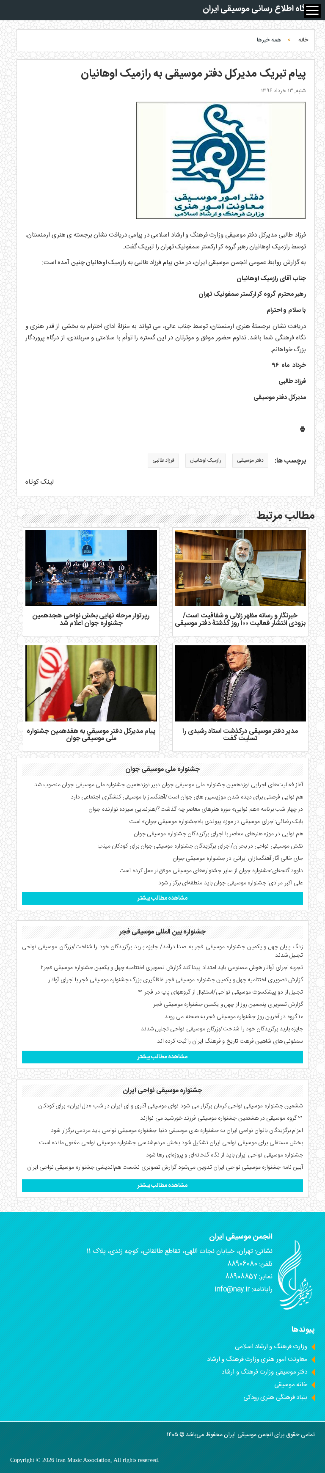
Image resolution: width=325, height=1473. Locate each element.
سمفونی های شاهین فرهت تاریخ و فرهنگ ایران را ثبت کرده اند (230, 1041)
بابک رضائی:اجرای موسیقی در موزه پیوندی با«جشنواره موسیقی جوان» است (216, 822)
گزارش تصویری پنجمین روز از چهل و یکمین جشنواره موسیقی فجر (228, 1004)
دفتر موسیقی (250, 460)
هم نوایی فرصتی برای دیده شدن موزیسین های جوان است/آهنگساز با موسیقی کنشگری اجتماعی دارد (187, 797)
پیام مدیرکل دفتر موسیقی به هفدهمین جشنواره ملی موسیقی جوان (91, 735)
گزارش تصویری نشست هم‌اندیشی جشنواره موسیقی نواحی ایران (102, 1167)
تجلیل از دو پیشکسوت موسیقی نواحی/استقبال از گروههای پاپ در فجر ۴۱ (220, 992)
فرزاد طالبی (163, 460)
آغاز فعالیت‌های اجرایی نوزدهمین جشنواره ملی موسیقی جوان (232, 785)
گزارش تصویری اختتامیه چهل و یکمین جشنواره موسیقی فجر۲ (111, 968)
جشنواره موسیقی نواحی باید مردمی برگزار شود (104, 1131)
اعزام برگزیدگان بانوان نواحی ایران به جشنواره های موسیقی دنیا (231, 1131)
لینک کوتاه (39, 482)
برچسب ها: (290, 461)
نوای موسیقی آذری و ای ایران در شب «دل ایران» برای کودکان (108, 1106)
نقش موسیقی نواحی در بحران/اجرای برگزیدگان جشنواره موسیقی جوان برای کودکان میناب (200, 846)
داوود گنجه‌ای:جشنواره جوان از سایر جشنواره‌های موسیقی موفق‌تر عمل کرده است (211, 871)
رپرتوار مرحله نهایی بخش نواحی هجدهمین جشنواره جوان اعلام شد (91, 619)
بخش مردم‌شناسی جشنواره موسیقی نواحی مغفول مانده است (109, 1143)
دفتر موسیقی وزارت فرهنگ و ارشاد (264, 1372)
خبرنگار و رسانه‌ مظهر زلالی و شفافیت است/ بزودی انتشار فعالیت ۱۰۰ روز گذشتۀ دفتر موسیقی (240, 619)
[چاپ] (302, 431)
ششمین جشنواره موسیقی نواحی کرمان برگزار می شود (241, 1106)
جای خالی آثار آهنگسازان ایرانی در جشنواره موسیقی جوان (238, 859)
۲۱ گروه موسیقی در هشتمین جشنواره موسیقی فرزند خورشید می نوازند (221, 1118)
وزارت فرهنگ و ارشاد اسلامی (271, 1346)
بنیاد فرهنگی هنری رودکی (275, 1397)
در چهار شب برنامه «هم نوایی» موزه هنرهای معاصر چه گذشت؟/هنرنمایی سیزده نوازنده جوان (195, 809)
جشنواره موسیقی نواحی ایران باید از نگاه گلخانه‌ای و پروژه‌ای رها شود (224, 1155)
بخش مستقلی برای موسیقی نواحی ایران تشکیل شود (242, 1143)
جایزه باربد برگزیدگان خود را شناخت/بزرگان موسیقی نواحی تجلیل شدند (222, 1029)
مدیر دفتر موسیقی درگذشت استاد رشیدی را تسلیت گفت (240, 735)
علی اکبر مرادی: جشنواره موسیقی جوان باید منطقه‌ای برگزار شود (230, 883)
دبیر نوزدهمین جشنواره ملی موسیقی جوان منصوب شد (97, 785)
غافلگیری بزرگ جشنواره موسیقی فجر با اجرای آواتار (106, 980)
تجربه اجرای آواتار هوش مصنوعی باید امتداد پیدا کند (243, 968)
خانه (303, 40)
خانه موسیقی (290, 1384)
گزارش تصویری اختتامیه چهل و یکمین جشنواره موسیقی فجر (234, 980)
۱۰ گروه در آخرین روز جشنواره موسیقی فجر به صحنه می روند (234, 1017)
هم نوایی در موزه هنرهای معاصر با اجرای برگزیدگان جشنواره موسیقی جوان (218, 834)
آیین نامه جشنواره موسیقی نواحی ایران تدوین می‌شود (240, 1167)
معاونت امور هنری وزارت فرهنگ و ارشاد (257, 1359)
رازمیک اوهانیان (205, 460)
